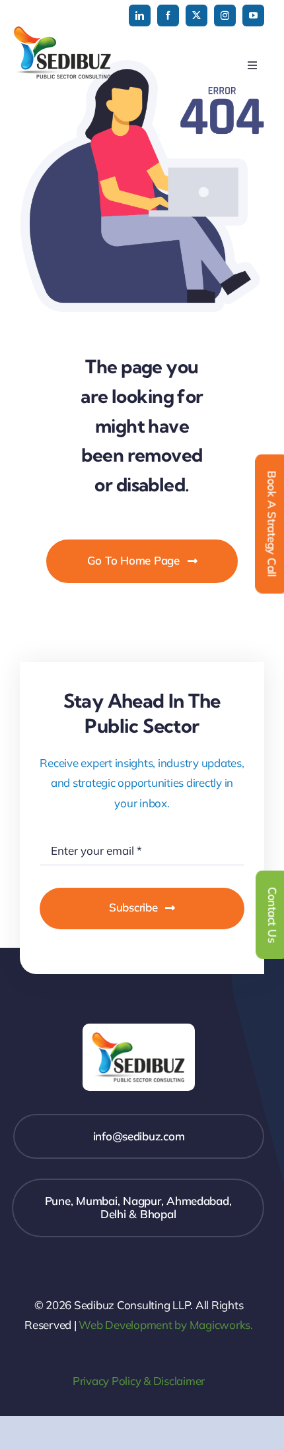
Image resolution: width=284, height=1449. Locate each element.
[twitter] (196, 15)
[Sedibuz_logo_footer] (139, 1029)
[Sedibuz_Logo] (62, 31)
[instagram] (225, 15)
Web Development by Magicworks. (165, 1325)
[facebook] (168, 15)
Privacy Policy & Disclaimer (139, 1381)
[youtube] (253, 15)
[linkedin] (140, 15)
